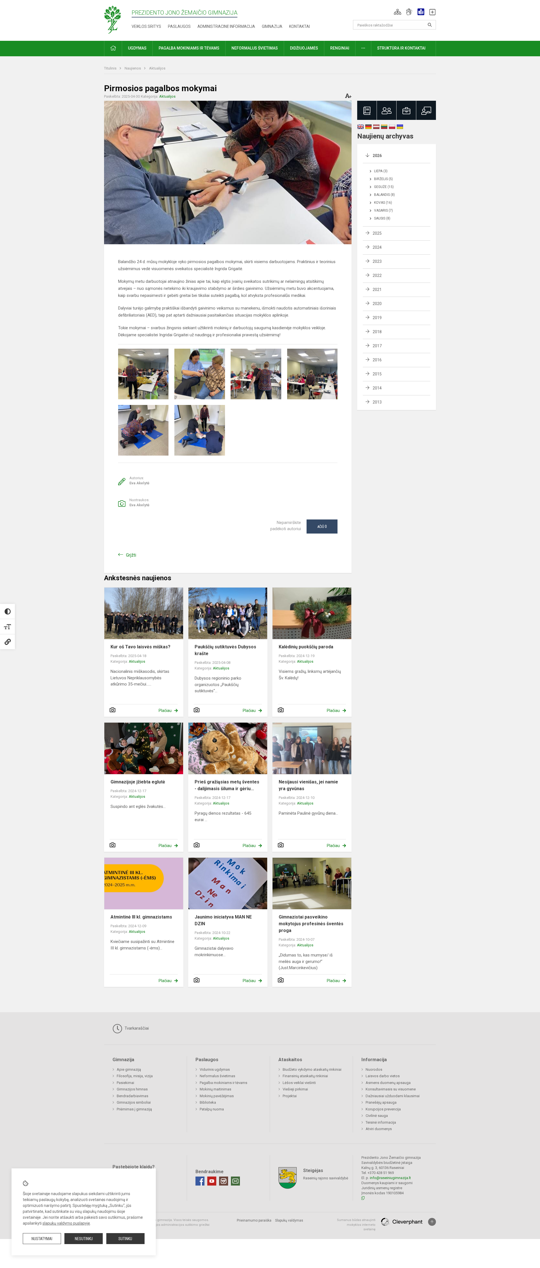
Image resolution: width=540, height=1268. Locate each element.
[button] (397, 11)
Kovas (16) (383, 203)
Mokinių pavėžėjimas (217, 1096)
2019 (377, 317)
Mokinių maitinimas (215, 1089)
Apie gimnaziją (129, 1069)
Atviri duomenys (379, 1129)
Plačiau (165, 710)
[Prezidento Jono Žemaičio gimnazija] (117, 19)
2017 (377, 346)
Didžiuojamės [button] (304, 48)
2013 (377, 402)
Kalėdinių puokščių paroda (306, 646)
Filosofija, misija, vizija (135, 1076)
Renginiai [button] (339, 48)
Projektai (290, 1096)
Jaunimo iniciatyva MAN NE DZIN (223, 920)
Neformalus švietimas (217, 1076)
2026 (377, 155)
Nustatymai (42, 1238)
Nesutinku (84, 1238)
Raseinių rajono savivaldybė (325, 1178)
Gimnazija (272, 26)
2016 (377, 360)
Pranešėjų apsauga (381, 1102)
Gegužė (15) (384, 187)
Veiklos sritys (146, 26)
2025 (377, 233)
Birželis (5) (383, 179)
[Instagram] (223, 1181)
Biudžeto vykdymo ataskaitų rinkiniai (312, 1069)
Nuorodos (374, 1069)
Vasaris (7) (383, 210)
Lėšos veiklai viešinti (299, 1083)
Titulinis (110, 68)
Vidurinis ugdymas (215, 1069)
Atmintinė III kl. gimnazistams (141, 917)
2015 (377, 374)
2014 (377, 388)
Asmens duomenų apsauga (388, 1083)
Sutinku (125, 1238)
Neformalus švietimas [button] (254, 48)
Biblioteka (208, 1102)
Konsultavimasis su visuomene (391, 1089)
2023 (377, 261)
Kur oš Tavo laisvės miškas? (140, 646)
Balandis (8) (384, 195)
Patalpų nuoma (212, 1109)
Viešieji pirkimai (295, 1089)
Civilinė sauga (377, 1116)
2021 (377, 289)
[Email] (235, 1181)
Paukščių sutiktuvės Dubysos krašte (225, 650)
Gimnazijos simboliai (134, 1102)
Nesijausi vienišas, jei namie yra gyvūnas (308, 785)
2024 (377, 247)
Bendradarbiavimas (132, 1096)
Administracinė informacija (226, 26)
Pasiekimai (125, 1083)
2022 (377, 275)
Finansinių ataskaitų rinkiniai (305, 1076)
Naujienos (133, 68)
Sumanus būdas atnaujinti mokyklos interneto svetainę (356, 1224)
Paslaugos (179, 26)
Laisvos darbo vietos (383, 1076)
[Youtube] (211, 1181)
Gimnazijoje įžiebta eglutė (138, 782)
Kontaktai (299, 26)
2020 (377, 303)
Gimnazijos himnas (132, 1089)
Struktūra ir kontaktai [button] (401, 48)
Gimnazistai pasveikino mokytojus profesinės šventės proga (311, 923)
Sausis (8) (382, 218)
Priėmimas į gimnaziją (134, 1109)
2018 (377, 332)
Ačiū (322, 526)
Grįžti (131, 555)
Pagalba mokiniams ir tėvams (223, 1083)
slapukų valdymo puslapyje (66, 1223)
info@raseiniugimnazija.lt (390, 1178)
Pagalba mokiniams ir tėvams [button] (189, 48)
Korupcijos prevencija (383, 1109)
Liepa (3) (381, 171)
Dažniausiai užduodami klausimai (393, 1096)
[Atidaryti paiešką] (430, 25)
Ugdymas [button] (137, 48)
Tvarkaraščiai (136, 1028)
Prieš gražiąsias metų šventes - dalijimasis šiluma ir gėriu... (227, 785)
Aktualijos (157, 68)
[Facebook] (199, 1181)
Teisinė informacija (381, 1122)
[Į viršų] (432, 1222)
